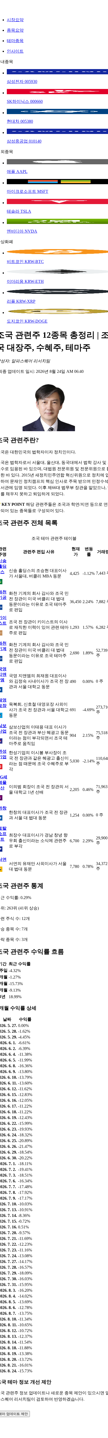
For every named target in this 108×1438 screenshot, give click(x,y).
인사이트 (15, 51)
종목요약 (15, 30)
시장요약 (15, 20)
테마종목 (15, 40)
